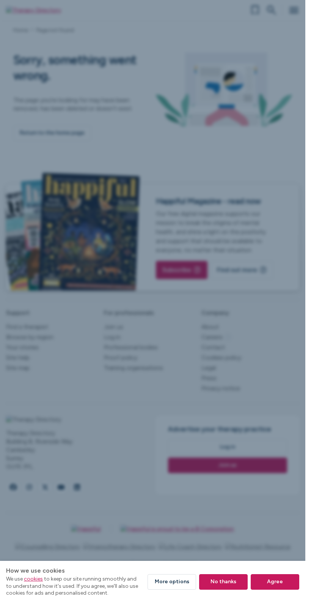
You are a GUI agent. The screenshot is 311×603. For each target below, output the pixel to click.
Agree (275, 581)
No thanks (223, 581)
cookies (33, 579)
